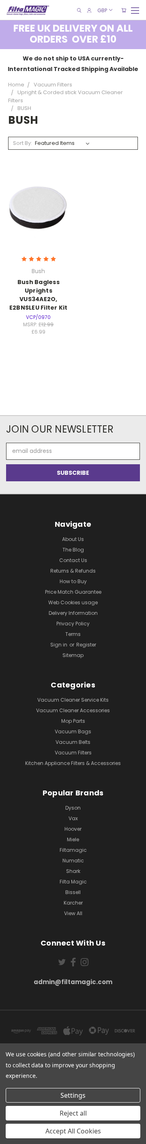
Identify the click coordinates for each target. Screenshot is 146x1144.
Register (86, 644)
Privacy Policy (73, 623)
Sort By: (22, 143)
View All (73, 913)
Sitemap (73, 655)
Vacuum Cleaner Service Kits (73, 699)
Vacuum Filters (73, 752)
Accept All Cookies (73, 1131)
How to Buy (73, 581)
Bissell (73, 892)
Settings (73, 1095)
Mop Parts (73, 720)
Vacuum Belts (73, 742)
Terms (73, 634)
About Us (73, 539)
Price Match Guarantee (73, 591)
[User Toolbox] (89, 10)
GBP (102, 9)
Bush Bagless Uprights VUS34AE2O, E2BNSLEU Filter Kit (38, 295)
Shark (73, 871)
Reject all (73, 1113)
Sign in (59, 644)
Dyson (73, 807)
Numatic (73, 860)
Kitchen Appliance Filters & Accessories (73, 763)
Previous (12, 1135)
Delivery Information (73, 613)
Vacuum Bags (73, 731)
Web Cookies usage (73, 602)
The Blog (73, 549)
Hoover (73, 828)
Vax (73, 818)
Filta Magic (73, 881)
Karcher (73, 902)
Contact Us (73, 560)
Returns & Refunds (73, 570)
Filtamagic (73, 850)
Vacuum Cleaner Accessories (73, 710)
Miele (73, 839)
